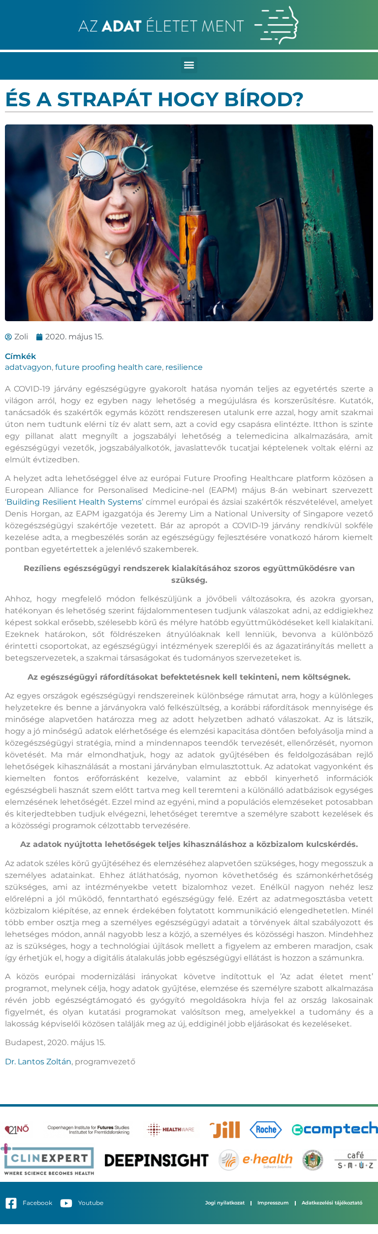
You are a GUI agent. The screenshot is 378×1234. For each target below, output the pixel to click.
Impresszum (273, 1203)
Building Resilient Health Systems (74, 502)
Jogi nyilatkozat (225, 1203)
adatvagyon (28, 367)
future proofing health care (108, 367)
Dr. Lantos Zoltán (38, 1061)
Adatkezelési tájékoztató (332, 1203)
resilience (184, 367)
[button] (189, 65)
